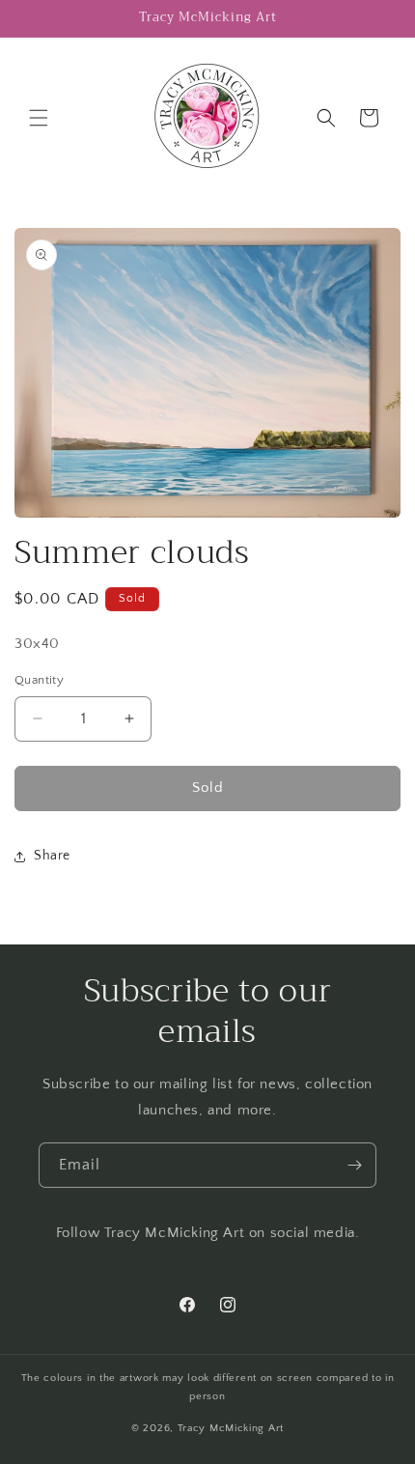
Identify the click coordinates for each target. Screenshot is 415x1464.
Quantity (39, 680)
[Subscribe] (354, 1165)
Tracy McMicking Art (231, 1428)
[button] (38, 118)
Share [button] (52, 855)
